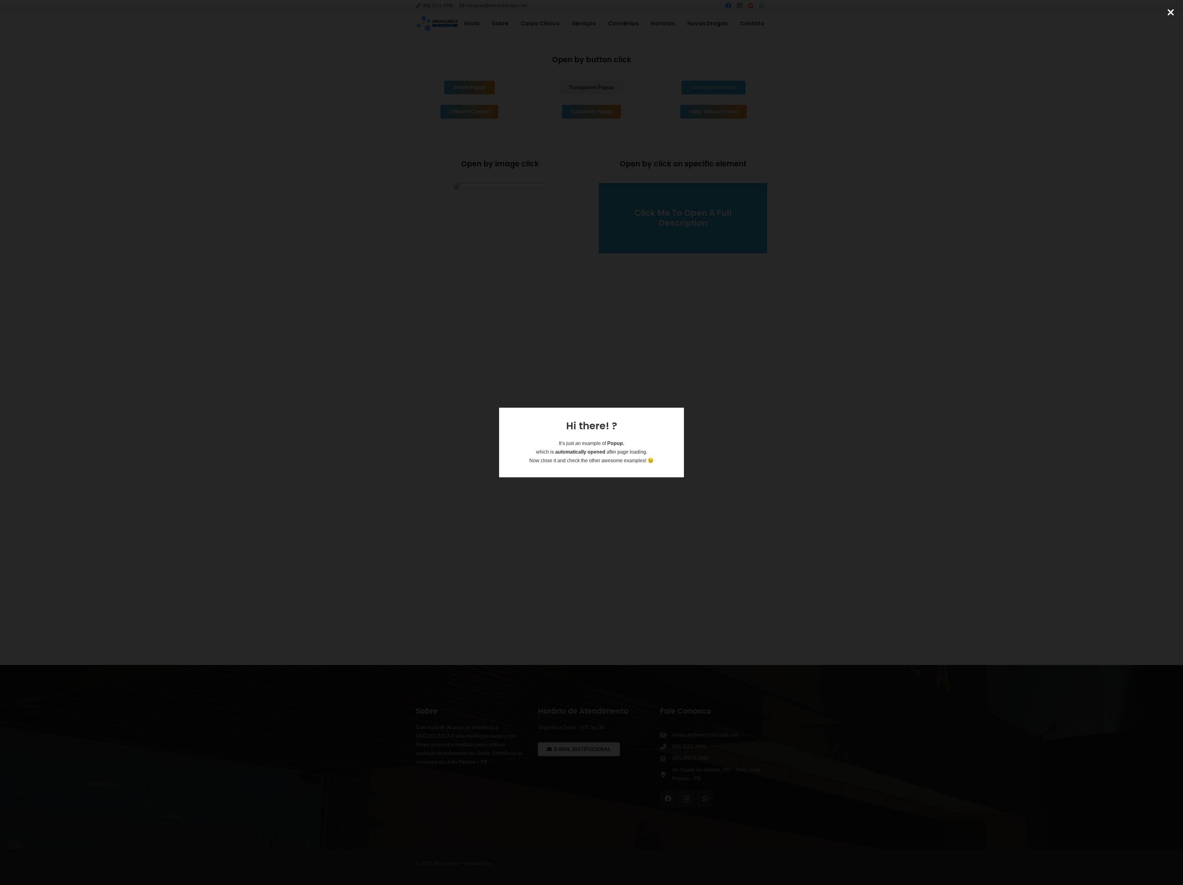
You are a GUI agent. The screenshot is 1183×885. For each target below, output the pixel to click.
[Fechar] (1170, 12)
